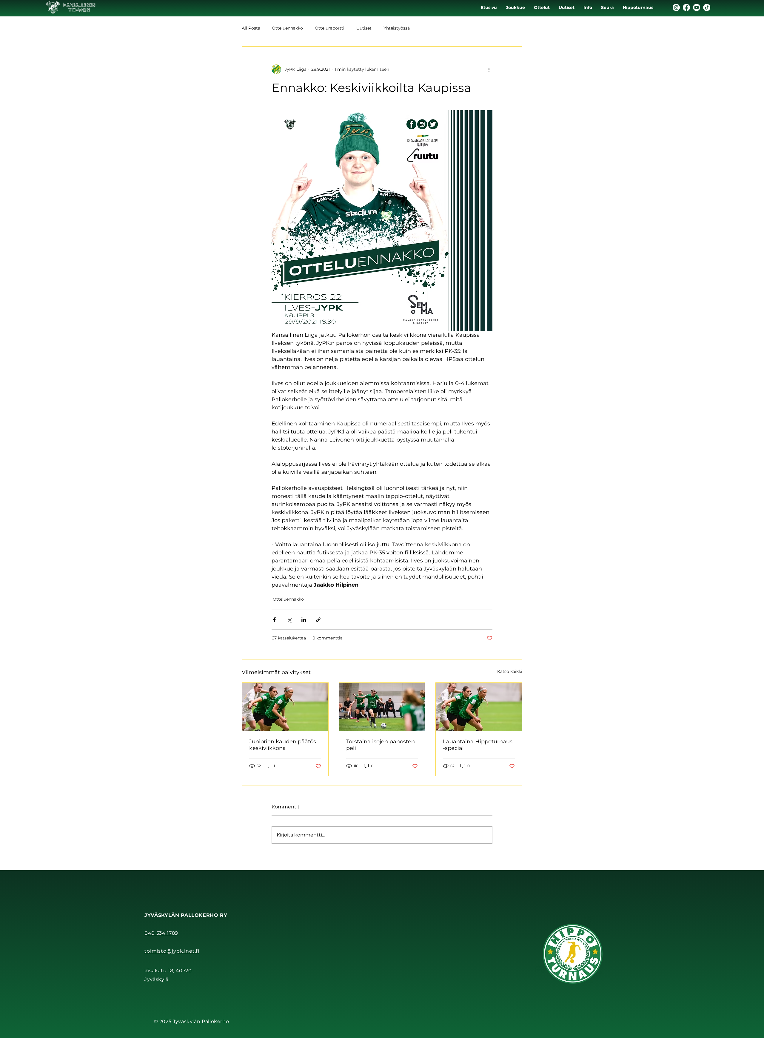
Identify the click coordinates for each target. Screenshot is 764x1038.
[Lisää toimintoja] (488, 69)
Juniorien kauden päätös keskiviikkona (282, 744)
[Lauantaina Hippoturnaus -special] (479, 707)
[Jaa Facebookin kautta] (274, 619)
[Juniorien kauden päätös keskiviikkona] (285, 707)
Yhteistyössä (396, 28)
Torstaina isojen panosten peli (380, 744)
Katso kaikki (509, 671)
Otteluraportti (329, 28)
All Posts (251, 28)
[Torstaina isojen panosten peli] (382, 707)
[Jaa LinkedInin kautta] (303, 619)
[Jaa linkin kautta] (318, 619)
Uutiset (364, 28)
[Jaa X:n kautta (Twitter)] (289, 619)
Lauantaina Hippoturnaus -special (477, 744)
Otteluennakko (287, 28)
